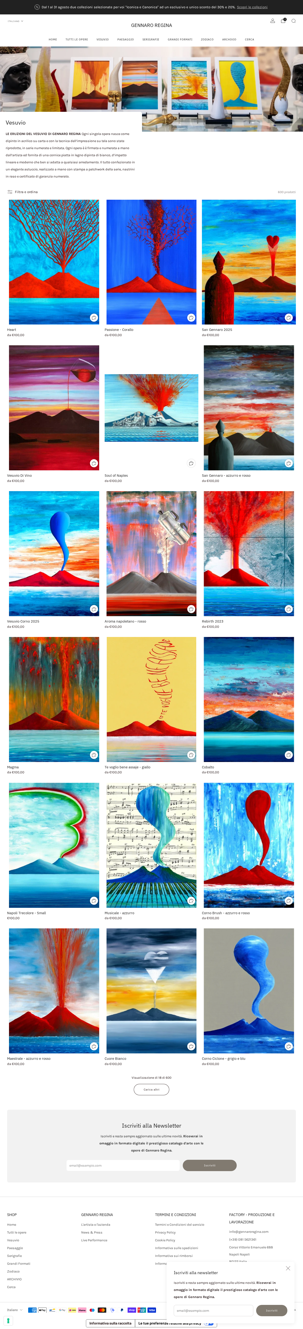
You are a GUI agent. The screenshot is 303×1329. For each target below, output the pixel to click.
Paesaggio (125, 39)
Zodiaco (207, 39)
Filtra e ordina (26, 192)
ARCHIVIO (229, 39)
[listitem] (151, 7)
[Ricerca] (293, 20)
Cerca (249, 39)
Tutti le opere (77, 39)
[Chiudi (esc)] (288, 1268)
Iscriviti (272, 1310)
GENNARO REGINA (151, 25)
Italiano (13, 21)
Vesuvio (103, 39)
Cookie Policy (165, 1240)
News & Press (91, 1232)
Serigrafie (151, 39)
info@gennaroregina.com (248, 1232)
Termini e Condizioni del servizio (179, 1225)
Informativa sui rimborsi (174, 1256)
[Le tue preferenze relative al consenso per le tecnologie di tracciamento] (8, 1320)
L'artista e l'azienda (95, 1225)
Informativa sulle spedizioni (176, 1248)
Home (53, 39)
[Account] (272, 20)
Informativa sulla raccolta (110, 1323)
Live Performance (94, 1240)
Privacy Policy (165, 1232)
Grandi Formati (180, 39)
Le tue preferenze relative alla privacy (169, 1323)
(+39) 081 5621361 (242, 1240)
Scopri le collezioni (252, 7)
